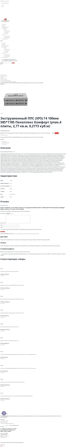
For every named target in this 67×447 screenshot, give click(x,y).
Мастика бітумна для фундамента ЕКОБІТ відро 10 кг (12, 312)
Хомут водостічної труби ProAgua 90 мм (9, 271)
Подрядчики (5, 38)
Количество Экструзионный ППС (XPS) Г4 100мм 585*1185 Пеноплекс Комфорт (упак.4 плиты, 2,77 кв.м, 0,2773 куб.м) (26, 133)
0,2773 (10, 186)
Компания (5, 28)
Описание (5, 141)
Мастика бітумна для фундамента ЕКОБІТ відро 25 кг (12, 299)
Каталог (4, 24)
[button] (33, 41)
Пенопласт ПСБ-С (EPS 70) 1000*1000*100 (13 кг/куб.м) (12, 382)
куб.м (10, 183)
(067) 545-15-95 (6, 436)
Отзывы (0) (5, 144)
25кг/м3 (10, 188)
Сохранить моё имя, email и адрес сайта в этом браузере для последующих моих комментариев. (22, 229)
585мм (10, 196)
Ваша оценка (3, 213)
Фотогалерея (7, 31)
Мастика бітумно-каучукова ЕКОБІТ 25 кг (9, 326)
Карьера (6, 33)
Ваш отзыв (3, 223)
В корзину (56, 133)
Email (1, 227)
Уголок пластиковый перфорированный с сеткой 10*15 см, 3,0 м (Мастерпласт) (18, 368)
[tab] (35, 141)
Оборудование (6, 27)
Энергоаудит (7, 37)
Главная (2, 77)
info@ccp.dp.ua (3, 437)
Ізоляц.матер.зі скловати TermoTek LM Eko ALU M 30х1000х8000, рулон (16, 396)
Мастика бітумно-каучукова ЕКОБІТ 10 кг (9, 340)
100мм (10, 191)
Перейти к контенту (4, 1)
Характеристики (6, 142)
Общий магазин (3, 78)
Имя (1, 225)
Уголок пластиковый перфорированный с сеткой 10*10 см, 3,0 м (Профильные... (18, 354)
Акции (4, 25)
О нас (6, 29)
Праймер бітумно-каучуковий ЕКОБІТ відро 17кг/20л (12, 285)
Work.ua (7, 425)
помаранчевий (12, 194)
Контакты (7, 32)
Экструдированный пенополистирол (8, 81)
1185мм (10, 180)
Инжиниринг (7, 36)
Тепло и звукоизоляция (5, 80)
